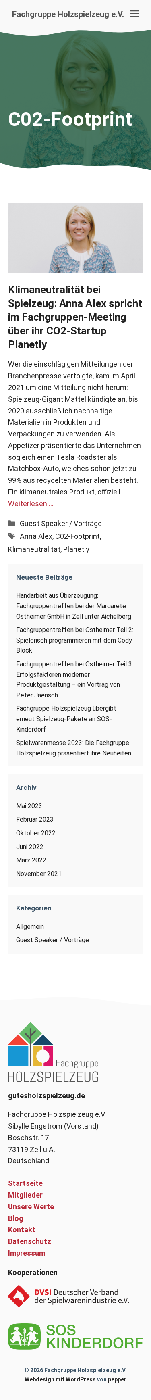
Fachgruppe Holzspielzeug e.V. (68, 14)
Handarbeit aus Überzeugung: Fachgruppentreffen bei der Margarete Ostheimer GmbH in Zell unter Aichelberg (73, 606)
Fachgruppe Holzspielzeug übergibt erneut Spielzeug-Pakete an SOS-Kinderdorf (66, 719)
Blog (15, 1218)
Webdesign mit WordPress (60, 1379)
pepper (117, 1379)
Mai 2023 (29, 806)
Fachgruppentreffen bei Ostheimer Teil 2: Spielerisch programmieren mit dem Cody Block (74, 640)
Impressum (26, 1253)
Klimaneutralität (34, 549)
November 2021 (39, 874)
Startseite (25, 1183)
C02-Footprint (77, 536)
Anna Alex (36, 536)
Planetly (76, 549)
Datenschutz (29, 1241)
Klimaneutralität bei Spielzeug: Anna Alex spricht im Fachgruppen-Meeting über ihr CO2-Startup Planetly (75, 317)
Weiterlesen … (31, 503)
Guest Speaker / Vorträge (61, 523)
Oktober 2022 (36, 833)
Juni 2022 (29, 847)
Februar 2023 (35, 819)
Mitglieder (25, 1195)
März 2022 (31, 860)
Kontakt (21, 1229)
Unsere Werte (31, 1206)
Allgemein (30, 927)
